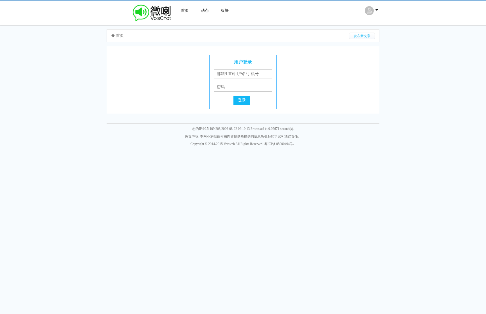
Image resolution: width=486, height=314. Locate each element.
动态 (205, 10)
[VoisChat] (140, 22)
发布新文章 (362, 36)
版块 (225, 10)
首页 (185, 10)
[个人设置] (372, 13)
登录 (242, 100)
